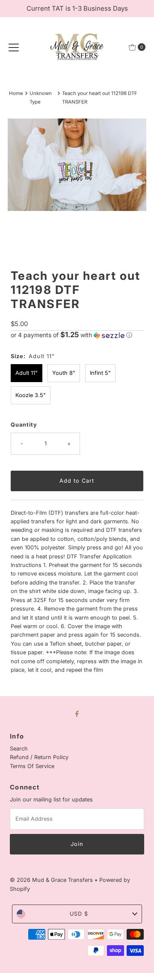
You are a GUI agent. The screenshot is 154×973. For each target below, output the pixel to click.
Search (19, 748)
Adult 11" (26, 373)
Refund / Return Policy (39, 757)
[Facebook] (77, 713)
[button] (77, 335)
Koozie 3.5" (30, 395)
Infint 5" (100, 373)
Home (16, 93)
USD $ (79, 914)
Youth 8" (63, 373)
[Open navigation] (13, 47)
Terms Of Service (32, 766)
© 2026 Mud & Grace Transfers (52, 880)
